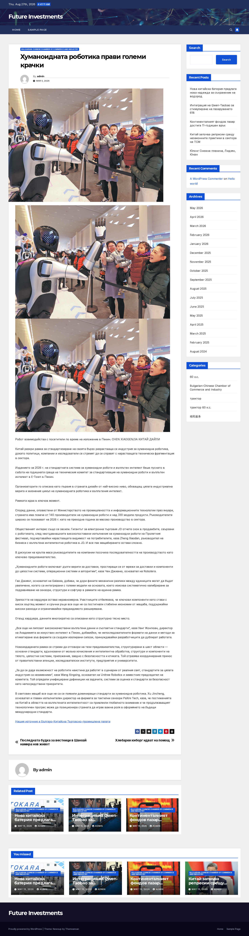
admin (40, 76)
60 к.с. (194, 376)
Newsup (57, 929)
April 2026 (197, 217)
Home (16, 29)
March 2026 (198, 226)
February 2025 (199, 342)
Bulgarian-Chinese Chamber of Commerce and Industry (49, 49)
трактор (195, 398)
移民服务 (195, 416)
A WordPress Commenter (206, 178)
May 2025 (196, 315)
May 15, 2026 (26, 889)
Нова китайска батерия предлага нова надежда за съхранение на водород (213, 92)
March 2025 (198, 333)
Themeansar (72, 929)
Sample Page (37, 29)
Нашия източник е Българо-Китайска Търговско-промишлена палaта (62, 721)
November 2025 (200, 261)
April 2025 (196, 324)
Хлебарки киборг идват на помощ (142, 740)
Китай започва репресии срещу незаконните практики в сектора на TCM (213, 138)
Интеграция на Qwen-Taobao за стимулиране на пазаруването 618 (212, 109)
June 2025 (197, 306)
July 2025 (196, 297)
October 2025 (199, 270)
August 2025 (198, 288)
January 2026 (199, 244)
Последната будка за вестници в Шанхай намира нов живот (53, 742)
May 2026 (196, 208)
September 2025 (201, 279)
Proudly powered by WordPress (25, 929)
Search (194, 48)
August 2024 (198, 351)
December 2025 (200, 252)
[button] (231, 29)
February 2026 (200, 235)
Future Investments (35, 16)
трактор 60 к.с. (200, 407)
